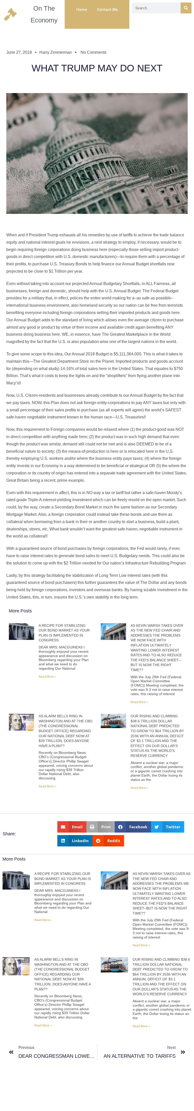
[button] (72, 827)
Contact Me (107, 9)
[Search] (186, 8)
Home (81, 9)
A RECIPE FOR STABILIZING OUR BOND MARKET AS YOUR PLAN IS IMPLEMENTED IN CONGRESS (62, 879)
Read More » (47, 676)
